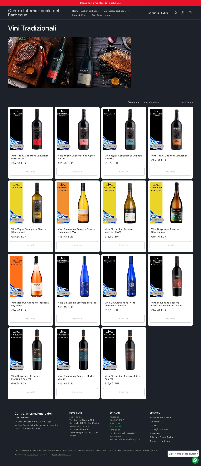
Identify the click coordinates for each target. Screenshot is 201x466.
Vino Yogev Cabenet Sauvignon (169, 155)
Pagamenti (155, 433)
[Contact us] (195, 460)
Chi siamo (155, 421)
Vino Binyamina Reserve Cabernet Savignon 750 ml (166, 304)
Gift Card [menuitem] (97, 15)
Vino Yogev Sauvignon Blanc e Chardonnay (28, 231)
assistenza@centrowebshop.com (125, 439)
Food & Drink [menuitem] (79, 15)
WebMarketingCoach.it (61, 454)
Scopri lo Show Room (160, 417)
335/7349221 (116, 426)
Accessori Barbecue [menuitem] (115, 11)
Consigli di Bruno (159, 429)
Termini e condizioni (160, 441)
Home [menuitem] (75, 11)
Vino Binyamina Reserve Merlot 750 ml (76, 378)
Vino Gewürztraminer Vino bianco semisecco (120, 304)
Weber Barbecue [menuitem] (90, 11)
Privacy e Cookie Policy (161, 437)
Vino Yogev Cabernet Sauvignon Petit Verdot (30, 157)
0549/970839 (117, 420)
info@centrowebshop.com (122, 432)
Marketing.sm (32, 454)
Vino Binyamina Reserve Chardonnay (165, 231)
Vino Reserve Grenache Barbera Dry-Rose (30, 304)
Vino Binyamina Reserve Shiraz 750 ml (123, 378)
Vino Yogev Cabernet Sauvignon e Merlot (123, 157)
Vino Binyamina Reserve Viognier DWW (119, 231)
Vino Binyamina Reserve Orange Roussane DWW (76, 231)
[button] (175, 12)
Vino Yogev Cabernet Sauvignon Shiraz (76, 157)
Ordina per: (134, 102)
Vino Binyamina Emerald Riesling (77, 302)
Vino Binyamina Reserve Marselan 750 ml (25, 378)
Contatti (154, 425)
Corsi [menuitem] (107, 15)
